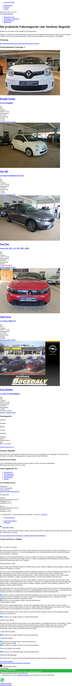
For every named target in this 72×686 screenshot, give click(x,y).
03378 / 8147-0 (4, 490)
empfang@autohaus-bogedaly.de (9, 491)
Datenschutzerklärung (6, 661)
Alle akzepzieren (5, 535)
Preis (11, 43)
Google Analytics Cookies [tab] (8, 602)
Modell (2, 426)
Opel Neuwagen (9, 474)
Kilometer (18, 43)
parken (14, 122)
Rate (14, 43)
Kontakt (6, 9)
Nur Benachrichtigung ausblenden (20, 535)
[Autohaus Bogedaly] (6, 14)
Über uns (6, 7)
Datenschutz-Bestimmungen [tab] (8, 655)
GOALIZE (44, 514)
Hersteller (3, 43)
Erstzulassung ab (5, 440)
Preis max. (3, 437)
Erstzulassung (25, 43)
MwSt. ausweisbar (5, 443)
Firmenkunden (8, 5)
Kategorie (3, 423)
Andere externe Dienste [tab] (7, 620)
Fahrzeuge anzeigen (7, 447)
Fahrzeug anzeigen (5, 122)
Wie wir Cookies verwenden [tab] (8, 547)
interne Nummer (34, 43)
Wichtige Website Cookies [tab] (8, 563)
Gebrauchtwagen (9, 475)
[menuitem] (38, 5)
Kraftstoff (3, 433)
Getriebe (2, 430)
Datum (8, 43)
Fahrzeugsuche (8, 472)
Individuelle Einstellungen (38, 535)
